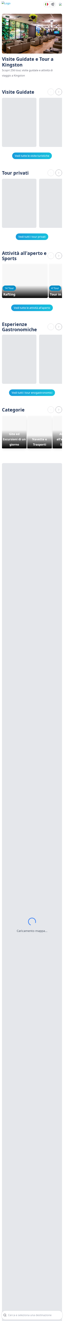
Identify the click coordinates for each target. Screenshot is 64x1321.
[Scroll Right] (58, 92)
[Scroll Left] (51, 92)
